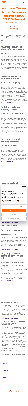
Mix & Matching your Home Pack (12, 339)
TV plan (10, 331)
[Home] (4, 2)
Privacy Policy (18, 201)
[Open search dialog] (23, 2)
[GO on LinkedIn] (17, 391)
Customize (13, 214)
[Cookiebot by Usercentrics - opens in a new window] (21, 186)
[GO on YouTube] (14, 391)
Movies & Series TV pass (8, 337)
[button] (11, 29)
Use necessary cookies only (14, 218)
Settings (22, 206)
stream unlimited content (17, 332)
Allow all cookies (14, 210)
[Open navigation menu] (26, 2)
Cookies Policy (6, 201)
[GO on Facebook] (10, 391)
